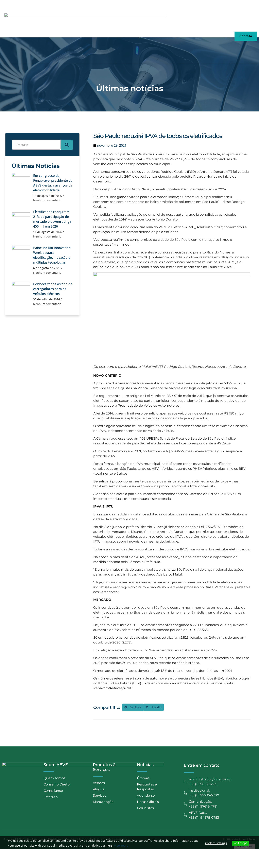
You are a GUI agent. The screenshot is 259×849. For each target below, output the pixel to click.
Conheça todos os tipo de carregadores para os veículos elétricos (52, 289)
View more (121, 845)
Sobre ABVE (60, 36)
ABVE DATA (189, 36)
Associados (91, 36)
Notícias (161, 36)
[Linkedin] (256, 4)
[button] (132, 707)
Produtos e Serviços (127, 36)
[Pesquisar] (67, 145)
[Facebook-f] (249, 4)
